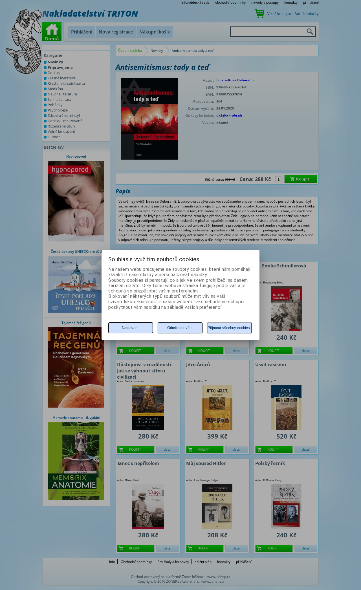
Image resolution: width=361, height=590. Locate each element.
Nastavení (130, 328)
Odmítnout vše (179, 328)
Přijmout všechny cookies (229, 328)
